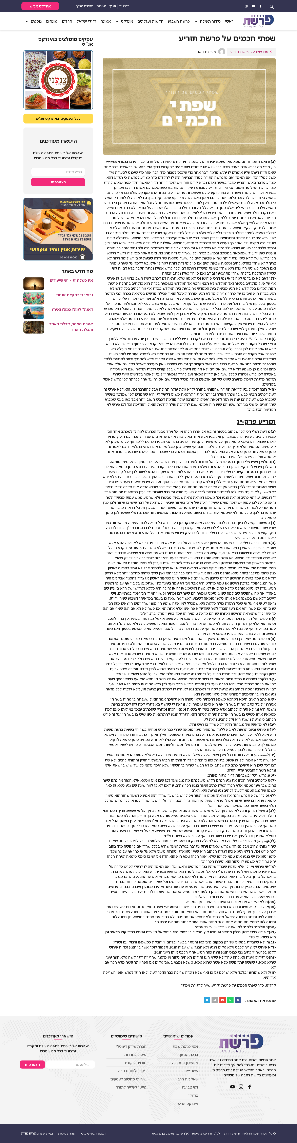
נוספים (36, 21)
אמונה (106, 21)
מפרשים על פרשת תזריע (249, 51)
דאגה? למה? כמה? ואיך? (72, 309)
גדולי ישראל (86, 21)
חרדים (67, 21)
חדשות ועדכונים (150, 21)
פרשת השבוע (179, 21)
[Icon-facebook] (260, 6)
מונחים (51, 21)
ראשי (229, 21)
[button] (238, 1000)
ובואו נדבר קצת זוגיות (74, 294)
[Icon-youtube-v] (253, 6)
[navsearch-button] (272, 6)
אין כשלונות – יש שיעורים (71, 280)
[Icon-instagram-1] (246, 6)
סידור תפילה (210, 21)
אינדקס (127, 21)
